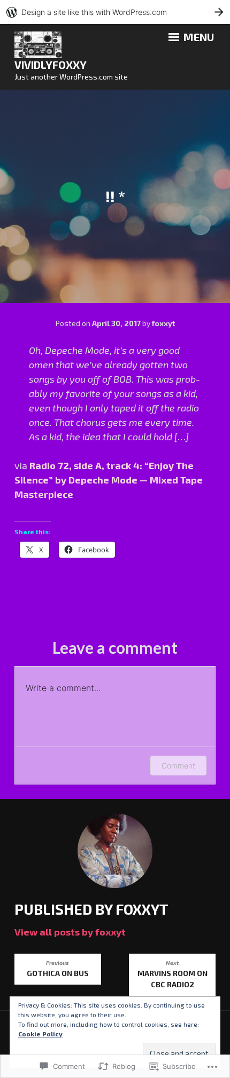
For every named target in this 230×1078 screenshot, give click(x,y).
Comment (178, 765)
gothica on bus (58, 969)
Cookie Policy (40, 1033)
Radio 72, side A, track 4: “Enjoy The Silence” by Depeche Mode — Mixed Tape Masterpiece (108, 479)
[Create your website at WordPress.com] (115, 12)
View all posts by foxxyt (70, 932)
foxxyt (163, 323)
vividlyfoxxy (50, 64)
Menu (197, 36)
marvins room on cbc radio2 (172, 974)
